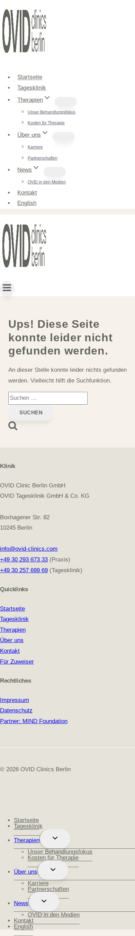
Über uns (12, 640)
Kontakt (27, 192)
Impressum (14, 700)
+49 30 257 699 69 (24, 570)
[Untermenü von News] (55, 172)
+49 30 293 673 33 (24, 559)
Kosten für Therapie (46, 122)
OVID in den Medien (47, 182)
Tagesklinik (31, 87)
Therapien (13, 630)
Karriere (35, 147)
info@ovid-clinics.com (28, 549)
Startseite (29, 77)
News (21, 903)
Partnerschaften (42, 158)
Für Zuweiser (17, 661)
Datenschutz (16, 710)
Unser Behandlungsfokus (51, 112)
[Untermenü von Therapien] (66, 102)
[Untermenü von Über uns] (64, 137)
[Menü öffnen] (7, 288)
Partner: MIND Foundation (34, 721)
